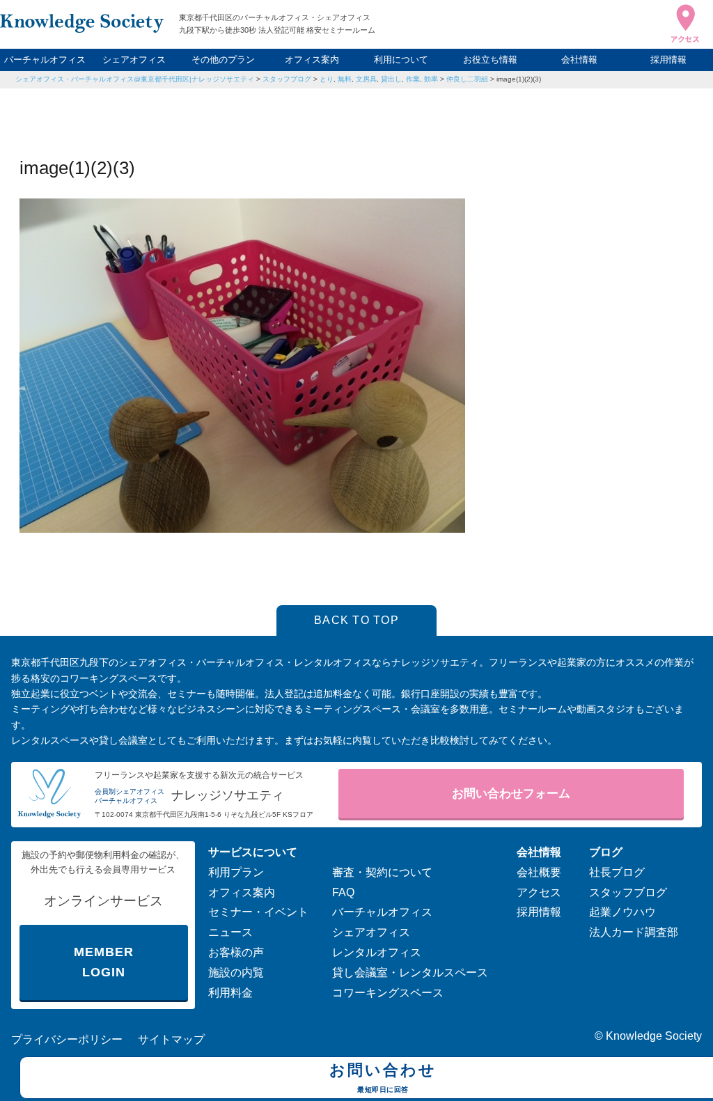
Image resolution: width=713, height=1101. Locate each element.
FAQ (343, 892)
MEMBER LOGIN (103, 962)
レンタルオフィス (376, 952)
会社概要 (539, 872)
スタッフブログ (287, 79)
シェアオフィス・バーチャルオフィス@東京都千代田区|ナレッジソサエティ (134, 79)
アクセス (539, 892)
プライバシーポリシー (67, 1039)
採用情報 (668, 59)
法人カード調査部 (633, 932)
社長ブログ (617, 872)
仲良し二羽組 (467, 79)
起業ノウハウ (622, 912)
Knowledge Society (654, 1036)
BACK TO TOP (356, 620)
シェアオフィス (134, 59)
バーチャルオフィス (45, 59)
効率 (431, 79)
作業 (413, 79)
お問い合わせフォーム (511, 793)
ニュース (230, 932)
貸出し (391, 79)
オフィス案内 (312, 59)
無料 (345, 79)
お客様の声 (236, 952)
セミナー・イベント (258, 912)
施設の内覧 (236, 972)
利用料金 (230, 993)
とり (327, 79)
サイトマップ (171, 1039)
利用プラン (236, 872)
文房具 (366, 79)
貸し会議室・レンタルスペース (410, 972)
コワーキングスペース (388, 993)
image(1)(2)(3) (518, 79)
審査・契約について (382, 872)
